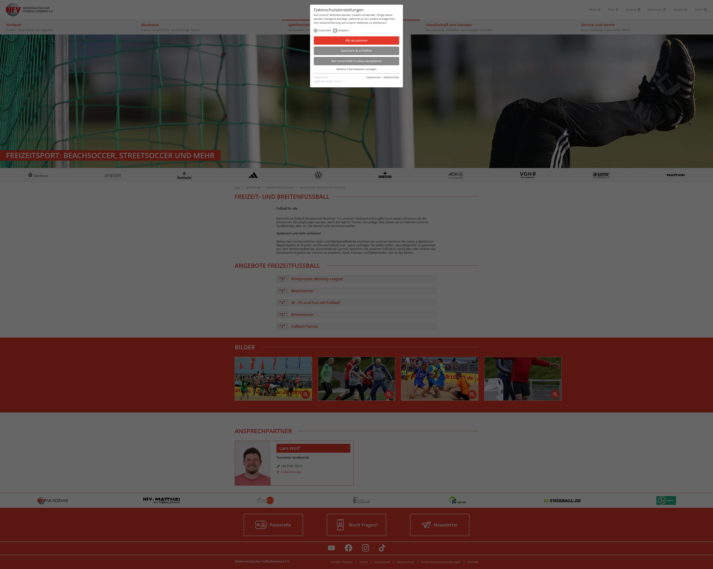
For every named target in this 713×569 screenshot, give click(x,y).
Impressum (374, 77)
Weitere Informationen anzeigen (356, 69)
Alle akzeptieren (356, 40)
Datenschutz (391, 77)
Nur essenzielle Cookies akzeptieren (356, 61)
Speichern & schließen (356, 51)
